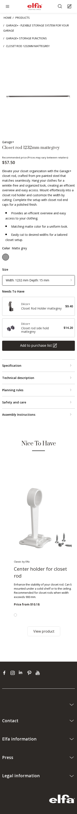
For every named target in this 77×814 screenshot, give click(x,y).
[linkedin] (22, 672)
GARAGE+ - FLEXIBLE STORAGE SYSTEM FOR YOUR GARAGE (36, 27)
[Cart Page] (70, 6)
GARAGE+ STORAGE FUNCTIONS (26, 38)
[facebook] (5, 672)
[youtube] (38, 672)
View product (43, 631)
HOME (8, 18)
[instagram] (13, 672)
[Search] (60, 6)
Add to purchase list (36, 345)
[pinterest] (30, 672)
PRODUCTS (22, 18)
